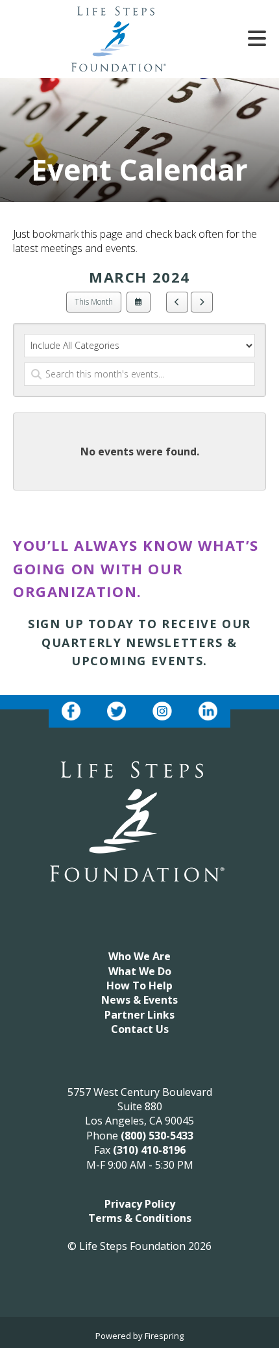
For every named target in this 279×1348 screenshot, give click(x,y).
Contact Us (140, 1029)
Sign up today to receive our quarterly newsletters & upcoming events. (139, 642)
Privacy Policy (139, 1204)
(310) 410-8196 (149, 1150)
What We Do (139, 971)
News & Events (139, 1000)
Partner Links (139, 1015)
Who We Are (139, 956)
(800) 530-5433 (157, 1135)
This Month (94, 301)
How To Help (139, 985)
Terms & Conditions (139, 1218)
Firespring (164, 1336)
